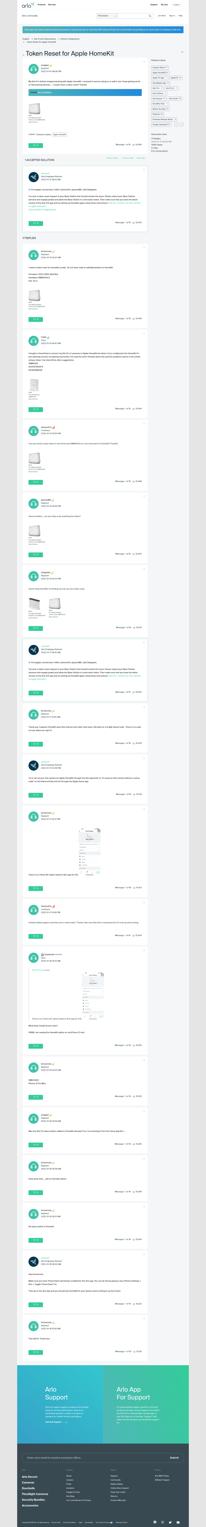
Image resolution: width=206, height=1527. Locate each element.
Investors (70, 1488)
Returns (114, 1496)
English (26, 39)
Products (41, 5)
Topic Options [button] (182, 52)
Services (52, 5)
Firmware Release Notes (163, 119)
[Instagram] (162, 1522)
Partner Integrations (70, 39)
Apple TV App (158, 78)
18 (125, 1352)
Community (115, 1480)
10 (125, 888)
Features (156, 114)
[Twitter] (170, 1522)
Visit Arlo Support (53, 1422)
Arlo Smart (173, 99)
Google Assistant (160, 125)
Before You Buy (159, 109)
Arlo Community (30, 16)
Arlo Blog (70, 1496)
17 (125, 1304)
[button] (144, 61)
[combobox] (136, 16)
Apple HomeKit (59, 135)
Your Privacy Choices (103, 1522)
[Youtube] (178, 1522)
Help (181, 16)
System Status (117, 1484)
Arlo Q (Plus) (158, 93)
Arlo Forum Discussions (45, 39)
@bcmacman (38, 970)
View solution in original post (42, 209)
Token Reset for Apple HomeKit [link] (41, 42)
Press (68, 1484)
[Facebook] (155, 1522)
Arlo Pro (156, 88)
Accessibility (89, 1522)
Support (153, 5)
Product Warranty (118, 1500)
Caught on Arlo (73, 1492)
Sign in (172, 16)
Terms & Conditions (69, 1522)
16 (125, 1239)
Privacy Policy (56, 1522)
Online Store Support (120, 1488)
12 (125, 1045)
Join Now (162, 16)
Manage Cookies (121, 1522)
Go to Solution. (45, 92)
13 (125, 1096)
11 (125, 935)
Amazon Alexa (158, 67)
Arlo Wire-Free (159, 104)
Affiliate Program (162, 1480)
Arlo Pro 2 (170, 88)
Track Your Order (118, 1492)
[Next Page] (181, 124)
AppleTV (174, 78)
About (69, 1476)
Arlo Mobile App (159, 83)
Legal (80, 1522)
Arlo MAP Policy (162, 1476)
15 (125, 1192)
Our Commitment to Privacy (78, 1500)
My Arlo (164, 5)
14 (125, 1144)
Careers (69, 1480)
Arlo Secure (157, 99)
